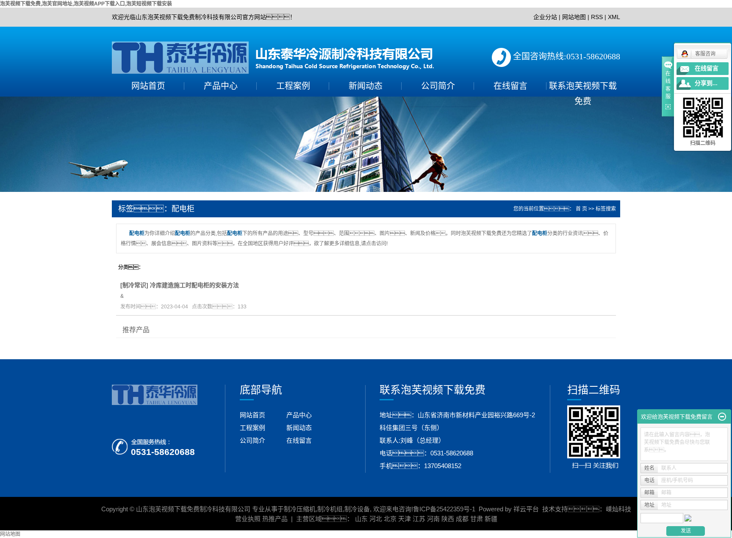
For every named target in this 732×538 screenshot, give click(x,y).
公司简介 (438, 86)
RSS (597, 17)
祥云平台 (526, 509)
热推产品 (275, 518)
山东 (361, 518)
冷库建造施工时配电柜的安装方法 (194, 285)
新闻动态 (366, 86)
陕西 (447, 518)
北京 (390, 518)
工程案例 (293, 86)
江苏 (419, 518)
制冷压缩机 (300, 509)
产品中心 (221, 86)
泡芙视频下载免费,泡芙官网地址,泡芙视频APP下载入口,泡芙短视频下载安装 (86, 4)
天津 (404, 518)
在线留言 (510, 86)
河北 (375, 518)
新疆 (491, 518)
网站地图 (574, 17)
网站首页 (148, 86)
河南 (433, 518)
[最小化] (722, 417)
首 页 (581, 209)
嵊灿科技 (618, 509)
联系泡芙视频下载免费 (583, 87)
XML (614, 17)
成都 (462, 518)
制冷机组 (330, 509)
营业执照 (248, 518)
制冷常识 (134, 285)
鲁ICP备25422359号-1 (444, 509)
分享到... (706, 83)
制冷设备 (357, 509)
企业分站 (545, 17)
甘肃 (476, 518)
